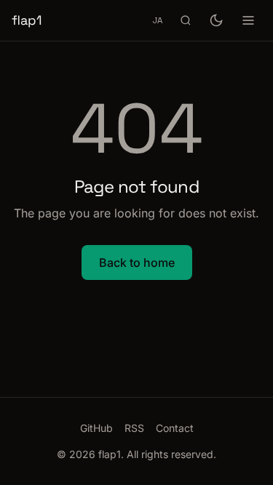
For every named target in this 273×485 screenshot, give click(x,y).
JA (157, 20)
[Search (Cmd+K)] (185, 20)
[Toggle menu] (248, 20)
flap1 (27, 20)
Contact (175, 428)
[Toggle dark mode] (216, 20)
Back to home (137, 262)
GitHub (96, 428)
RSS (134, 428)
